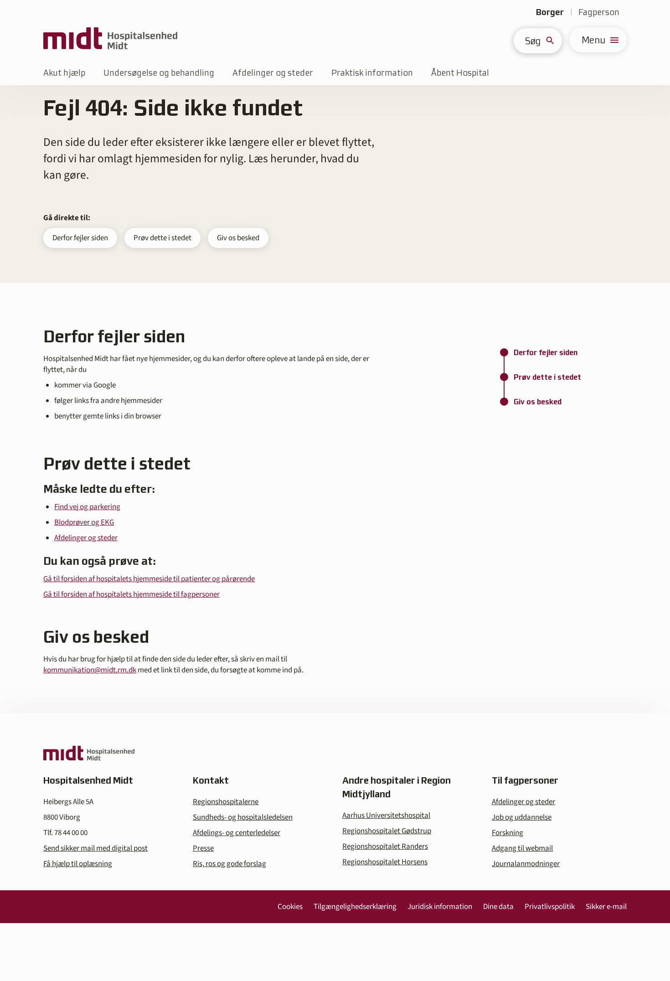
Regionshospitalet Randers (385, 846)
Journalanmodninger (526, 863)
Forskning (507, 832)
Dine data (498, 906)
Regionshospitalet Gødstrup (386, 831)
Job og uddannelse (521, 817)
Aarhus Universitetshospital (386, 815)
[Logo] (110, 39)
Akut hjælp (64, 72)
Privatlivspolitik (550, 906)
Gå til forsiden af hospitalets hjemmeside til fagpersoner (131, 594)
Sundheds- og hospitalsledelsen (243, 817)
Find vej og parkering (87, 506)
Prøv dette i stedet (162, 237)
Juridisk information (439, 906)
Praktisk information (372, 72)
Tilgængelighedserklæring (355, 906)
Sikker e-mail (606, 906)
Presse (203, 848)
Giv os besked (238, 237)
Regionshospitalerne (225, 801)
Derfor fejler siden (80, 237)
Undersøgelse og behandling (158, 72)
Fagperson (598, 12)
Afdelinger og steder (272, 72)
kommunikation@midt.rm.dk (89, 670)
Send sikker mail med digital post (95, 848)
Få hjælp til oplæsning (77, 863)
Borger (550, 12)
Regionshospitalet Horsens (385, 862)
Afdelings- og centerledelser (236, 832)
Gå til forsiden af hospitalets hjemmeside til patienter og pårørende (149, 578)
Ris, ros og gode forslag (229, 863)
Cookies (290, 906)
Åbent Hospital (460, 72)
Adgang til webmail (522, 848)
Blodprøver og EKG (84, 522)
